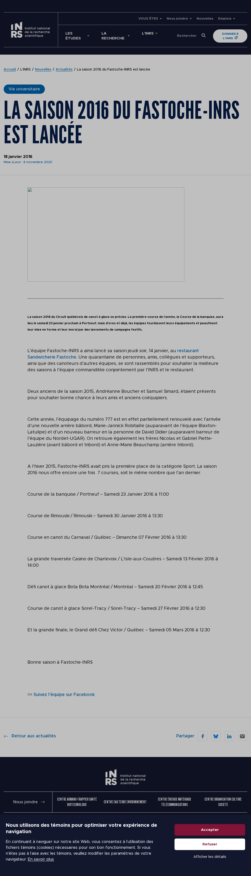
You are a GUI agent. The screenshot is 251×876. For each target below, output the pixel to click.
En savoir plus (41, 859)
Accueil (10, 69)
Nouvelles (205, 18)
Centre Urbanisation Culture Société (223, 802)
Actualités (64, 69)
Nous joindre (177, 18)
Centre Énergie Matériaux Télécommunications (174, 802)
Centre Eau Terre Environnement (125, 802)
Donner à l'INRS (230, 36)
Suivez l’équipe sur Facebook (64, 695)
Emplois (224, 18)
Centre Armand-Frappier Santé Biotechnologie (77, 802)
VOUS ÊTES (148, 18)
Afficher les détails (209, 857)
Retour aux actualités (34, 736)
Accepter (210, 830)
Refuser (209, 844)
